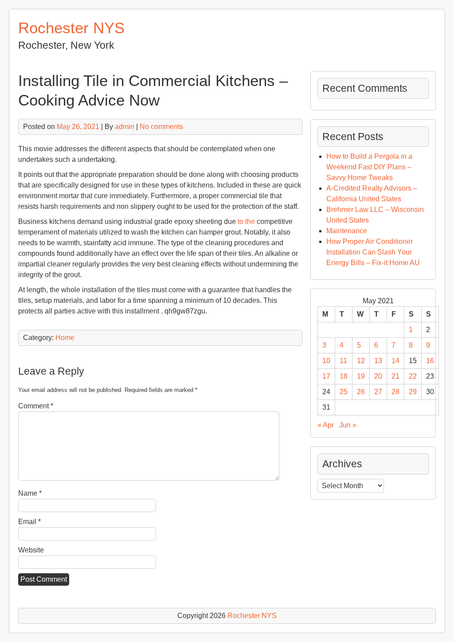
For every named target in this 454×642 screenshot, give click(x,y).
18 (344, 376)
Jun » (347, 425)
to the (246, 221)
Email (29, 521)
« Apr (325, 425)
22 (413, 376)
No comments (161, 126)
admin (124, 126)
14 (395, 360)
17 (326, 376)
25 (344, 391)
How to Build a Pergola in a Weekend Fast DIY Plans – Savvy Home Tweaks (369, 167)
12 (361, 360)
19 (361, 376)
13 (378, 360)
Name (30, 493)
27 (378, 391)
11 (343, 360)
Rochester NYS (71, 27)
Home (64, 337)
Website (31, 550)
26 (361, 391)
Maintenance (346, 231)
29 (413, 391)
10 (326, 360)
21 (395, 376)
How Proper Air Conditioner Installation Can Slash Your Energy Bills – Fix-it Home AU (373, 252)
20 (378, 376)
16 (430, 360)
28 (395, 391)
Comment (35, 406)
